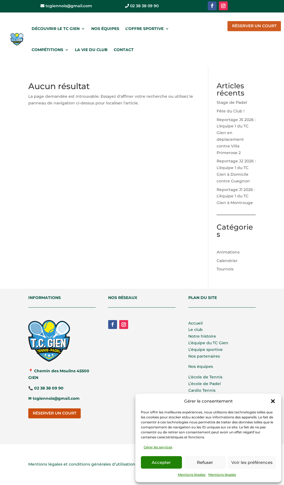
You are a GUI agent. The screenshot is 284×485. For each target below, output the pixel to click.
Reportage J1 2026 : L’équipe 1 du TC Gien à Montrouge (236, 196)
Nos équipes (200, 366)
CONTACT (124, 49)
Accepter (161, 462)
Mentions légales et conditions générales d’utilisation (81, 464)
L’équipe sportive (205, 349)
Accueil (195, 323)
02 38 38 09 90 (144, 5)
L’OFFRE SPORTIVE (144, 28)
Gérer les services (158, 447)
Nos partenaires (204, 356)
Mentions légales (192, 475)
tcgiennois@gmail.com (68, 5)
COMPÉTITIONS (47, 49)
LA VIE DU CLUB (91, 49)
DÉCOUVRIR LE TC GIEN (56, 28)
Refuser (205, 462)
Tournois (225, 269)
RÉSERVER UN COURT (254, 25)
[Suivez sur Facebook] (212, 5)
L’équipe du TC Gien (208, 342)
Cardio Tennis (201, 390)
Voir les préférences (252, 462)
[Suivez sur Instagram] (223, 5)
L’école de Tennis (205, 377)
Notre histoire (202, 336)
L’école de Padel (204, 383)
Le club (195, 329)
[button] (273, 401)
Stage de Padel (232, 102)
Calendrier (227, 260)
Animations (228, 252)
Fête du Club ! (231, 111)
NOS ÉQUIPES (105, 28)
